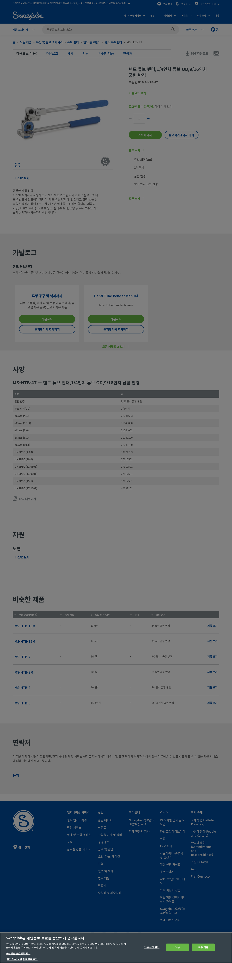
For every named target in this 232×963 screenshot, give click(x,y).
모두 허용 (203, 947)
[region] (116, 947)
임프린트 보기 (30, 959)
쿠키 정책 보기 (14, 959)
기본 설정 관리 (152, 947)
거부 (177, 947)
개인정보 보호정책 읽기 (18, 953)
